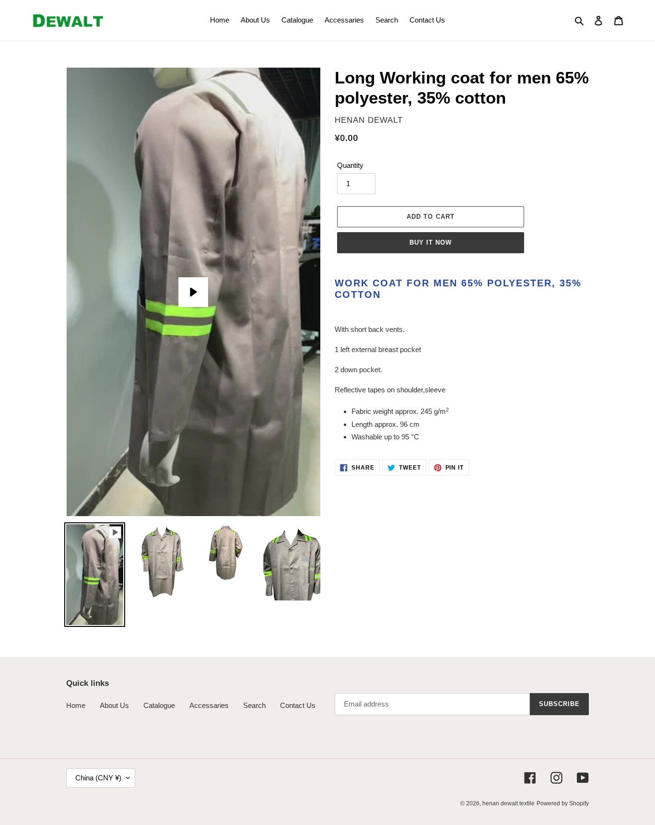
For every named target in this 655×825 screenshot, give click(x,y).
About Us (114, 705)
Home (75, 705)
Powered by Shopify (563, 803)
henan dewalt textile (508, 803)
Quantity (350, 165)
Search (254, 705)
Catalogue (159, 705)
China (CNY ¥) (98, 778)
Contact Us (298, 705)
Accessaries (209, 705)
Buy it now (430, 242)
